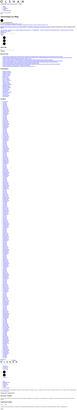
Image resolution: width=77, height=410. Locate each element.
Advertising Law (11, 30)
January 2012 (5, 286)
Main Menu (15, 4)
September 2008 (6, 329)
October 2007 (5, 341)
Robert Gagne (5, 76)
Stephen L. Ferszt (6, 75)
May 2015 (5, 244)
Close (2, 408)
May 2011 (5, 295)
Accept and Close (11, 393)
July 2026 (5, 102)
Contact (4, 9)
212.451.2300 (5, 366)
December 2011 (6, 287)
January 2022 (5, 159)
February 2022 (5, 158)
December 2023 (6, 136)
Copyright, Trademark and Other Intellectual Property (50, 30)
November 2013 (6, 263)
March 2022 (5, 156)
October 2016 (5, 225)
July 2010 (5, 306)
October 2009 (5, 315)
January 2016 (5, 235)
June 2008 (5, 333)
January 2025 (5, 122)
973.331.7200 (5, 369)
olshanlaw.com (3, 32)
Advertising (5, 30)
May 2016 (5, 230)
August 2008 (5, 331)
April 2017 (5, 219)
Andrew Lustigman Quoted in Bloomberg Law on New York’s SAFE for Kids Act (18, 66)
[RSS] (4, 44)
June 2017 (5, 216)
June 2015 (5, 242)
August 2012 (5, 278)
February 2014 (5, 260)
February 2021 (5, 170)
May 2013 (5, 270)
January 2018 (5, 209)
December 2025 (6, 110)
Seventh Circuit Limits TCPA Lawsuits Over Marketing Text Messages (16, 65)
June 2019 (5, 190)
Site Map (4, 385)
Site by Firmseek (6, 387)
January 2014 (5, 261)
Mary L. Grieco (18, 23)
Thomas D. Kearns (6, 83)
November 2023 (6, 137)
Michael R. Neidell (6, 86)
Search (1, 33)
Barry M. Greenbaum (7, 80)
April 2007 (5, 345)
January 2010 (5, 312)
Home (4, 381)
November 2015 (6, 237)
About (4, 6)
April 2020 (5, 180)
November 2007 (6, 340)
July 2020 (5, 177)
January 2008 (5, 338)
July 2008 (5, 332)
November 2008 (6, 327)
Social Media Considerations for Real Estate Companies (39, 26)
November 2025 (6, 111)
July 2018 (5, 202)
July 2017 (5, 215)
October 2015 (5, 238)
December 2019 (6, 185)
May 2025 (5, 117)
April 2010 (5, 309)
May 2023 (5, 143)
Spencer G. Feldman (7, 74)
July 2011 (5, 292)
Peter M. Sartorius (6, 89)
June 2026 (5, 103)
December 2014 (6, 249)
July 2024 (5, 128)
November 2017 (6, 211)
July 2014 (5, 254)
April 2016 (5, 232)
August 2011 (5, 291)
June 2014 (5, 255)
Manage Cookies (4, 393)
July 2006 (5, 354)
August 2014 (5, 253)
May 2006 (5, 357)
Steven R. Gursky (6, 82)
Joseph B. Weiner (6, 95)
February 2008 (5, 337)
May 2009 (5, 321)
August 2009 (5, 317)
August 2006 (5, 353)
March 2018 (5, 207)
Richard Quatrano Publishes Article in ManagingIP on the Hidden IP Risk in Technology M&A (21, 63)
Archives (4, 7)
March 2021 (5, 168)
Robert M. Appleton (7, 71)
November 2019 (6, 186)
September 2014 (6, 252)
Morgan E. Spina (6, 93)
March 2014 (5, 259)
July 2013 (5, 267)
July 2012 (5, 279)
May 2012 (5, 282)
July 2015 (5, 241)
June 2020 (5, 178)
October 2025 (5, 112)
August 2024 (5, 127)
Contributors (5, 8)
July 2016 (5, 228)
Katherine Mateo (6, 85)
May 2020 (5, 179)
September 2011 (6, 290)
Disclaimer (5, 383)
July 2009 (5, 319)
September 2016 (6, 226)
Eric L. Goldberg (6, 78)
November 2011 (6, 288)
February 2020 (5, 183)
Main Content (9, 4)
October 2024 (5, 125)
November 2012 (6, 275)
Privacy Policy (5, 384)
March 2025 (5, 120)
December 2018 (6, 197)
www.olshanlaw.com (7, 10)
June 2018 (5, 203)
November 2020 (6, 173)
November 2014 (6, 250)
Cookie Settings (3, 4)
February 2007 (5, 347)
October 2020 (5, 174)
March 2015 (5, 246)
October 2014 (5, 251)
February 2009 (5, 324)
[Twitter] (4, 41)
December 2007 (6, 339)
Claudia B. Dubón (6, 73)
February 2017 (5, 221)
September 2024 (6, 126)
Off (5, 404)
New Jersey (5, 367)
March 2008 (5, 336)
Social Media (7, 31)
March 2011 (5, 297)
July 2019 (5, 189)
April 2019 (5, 192)
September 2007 (6, 343)
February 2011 (5, 298)
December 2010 (6, 300)
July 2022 (5, 152)
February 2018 (5, 208)
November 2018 (6, 198)
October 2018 (5, 199)
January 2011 (5, 299)
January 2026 (5, 109)
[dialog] (38, 391)
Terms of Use (6, 390)
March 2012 (5, 284)
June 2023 (5, 142)
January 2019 (5, 196)
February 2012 (5, 285)
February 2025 (5, 121)
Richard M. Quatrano (7, 87)
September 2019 (6, 188)
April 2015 (5, 245)
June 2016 (5, 229)
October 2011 (5, 289)
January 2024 (5, 135)
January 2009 (5, 325)
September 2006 (6, 352)
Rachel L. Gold (6, 77)
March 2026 (5, 106)
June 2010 (5, 307)
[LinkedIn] (4, 38)
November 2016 (6, 224)
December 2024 (6, 123)
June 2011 (5, 294)
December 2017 (6, 210)
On (2, 404)
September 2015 (6, 239)
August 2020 (5, 176)
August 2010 (5, 304)
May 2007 (5, 344)
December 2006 (6, 349)
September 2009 (6, 316)
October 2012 (5, 276)
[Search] (18, 4)
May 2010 (5, 308)
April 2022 (5, 155)
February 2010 (5, 311)
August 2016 (5, 227)
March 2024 (5, 133)
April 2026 (5, 105)
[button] (1, 21)
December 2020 (6, 172)
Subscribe (2, 51)
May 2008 (5, 334)
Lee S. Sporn (5, 94)
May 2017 (5, 217)
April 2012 (5, 283)
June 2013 (5, 269)
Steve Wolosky (6, 96)
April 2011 (5, 296)
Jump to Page (3, 359)
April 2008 (5, 335)
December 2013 (6, 262)
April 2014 (5, 258)
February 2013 (5, 273)
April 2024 (5, 131)
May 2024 (5, 130)
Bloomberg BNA (35, 30)
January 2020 (5, 184)
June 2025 (5, 116)
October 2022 (5, 150)
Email (1, 49)
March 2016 (5, 233)
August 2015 (5, 240)
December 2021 (6, 160)
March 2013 (5, 272)
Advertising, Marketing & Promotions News (23, 30)
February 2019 (5, 195)
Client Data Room (6, 382)
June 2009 (5, 320)
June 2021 (5, 165)
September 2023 (6, 139)
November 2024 (6, 124)
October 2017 (5, 212)
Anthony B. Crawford (7, 72)
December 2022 (6, 148)
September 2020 (6, 175)
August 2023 (5, 140)
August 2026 (5, 101)
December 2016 (6, 223)
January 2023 (5, 147)
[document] (38, 402)
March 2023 (5, 146)
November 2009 (6, 314)
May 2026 (5, 104)
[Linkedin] (4, 373)
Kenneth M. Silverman (7, 92)
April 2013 (5, 271)
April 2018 (5, 205)
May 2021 (5, 166)
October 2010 (5, 302)
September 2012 (6, 277)
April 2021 (5, 167)
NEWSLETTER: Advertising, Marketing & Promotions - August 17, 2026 (17, 58)
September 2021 (6, 162)
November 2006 (6, 350)
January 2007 (5, 348)
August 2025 (5, 114)
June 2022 (5, 153)
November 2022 (6, 149)
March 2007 (5, 346)
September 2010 (6, 303)
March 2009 (5, 323)
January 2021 (5, 171)
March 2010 (5, 310)
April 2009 (5, 322)
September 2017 (6, 213)
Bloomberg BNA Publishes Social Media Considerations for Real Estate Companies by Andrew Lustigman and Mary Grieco (24, 24)
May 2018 (5, 204)
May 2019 (5, 191)
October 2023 (5, 138)
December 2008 (6, 326)
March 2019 (5, 193)
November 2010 (6, 301)
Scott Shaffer (5, 90)
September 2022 (6, 151)
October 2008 (5, 328)
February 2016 (5, 234)
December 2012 (6, 274)
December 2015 (6, 236)
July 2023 (5, 141)
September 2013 (6, 265)
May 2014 (5, 257)
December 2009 (6, 313)
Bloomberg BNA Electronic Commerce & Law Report (11, 26)
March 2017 (5, 220)
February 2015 (5, 247)
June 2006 (5, 356)
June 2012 (5, 281)
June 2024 (5, 129)
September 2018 (6, 200)
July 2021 (5, 164)
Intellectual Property (64, 30)
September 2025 (6, 113)
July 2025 (5, 115)
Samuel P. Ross (6, 88)
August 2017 (5, 214)
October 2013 (5, 264)
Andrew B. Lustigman (10, 23)
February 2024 (5, 134)
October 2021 (5, 161)
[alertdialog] (38, 402)
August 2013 (5, 266)
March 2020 (5, 182)
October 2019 (5, 187)
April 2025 (5, 118)
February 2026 (5, 108)
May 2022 (5, 154)
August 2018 (5, 201)
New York (5, 365)
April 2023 (5, 145)
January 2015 (5, 248)
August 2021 (5, 163)
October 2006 (5, 351)
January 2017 (5, 222)
